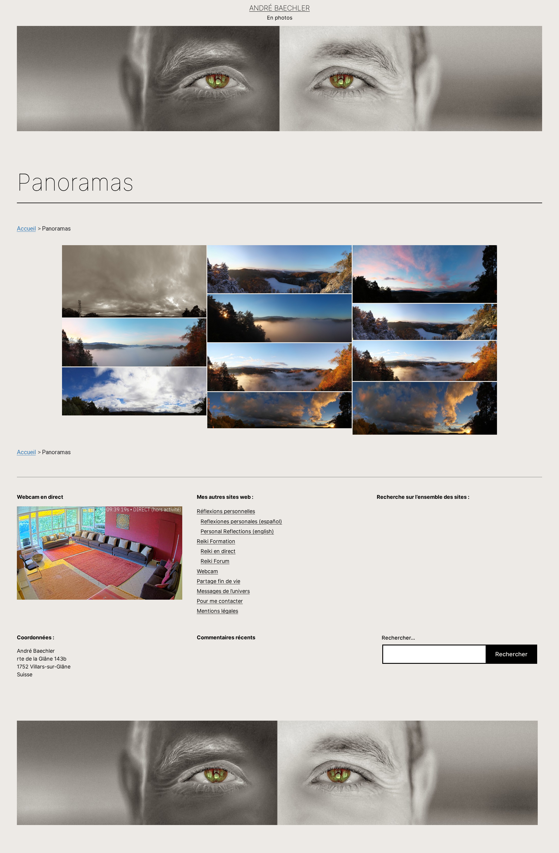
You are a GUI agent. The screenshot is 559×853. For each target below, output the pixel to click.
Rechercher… (398, 638)
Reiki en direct (218, 551)
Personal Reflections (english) (237, 531)
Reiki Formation (216, 541)
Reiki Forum (215, 561)
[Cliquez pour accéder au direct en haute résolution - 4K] (99, 553)
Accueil (26, 228)
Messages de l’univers (223, 591)
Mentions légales (217, 611)
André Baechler (279, 8)
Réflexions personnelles (226, 511)
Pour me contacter (220, 601)
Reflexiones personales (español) (241, 521)
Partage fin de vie (218, 581)
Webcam (207, 571)
